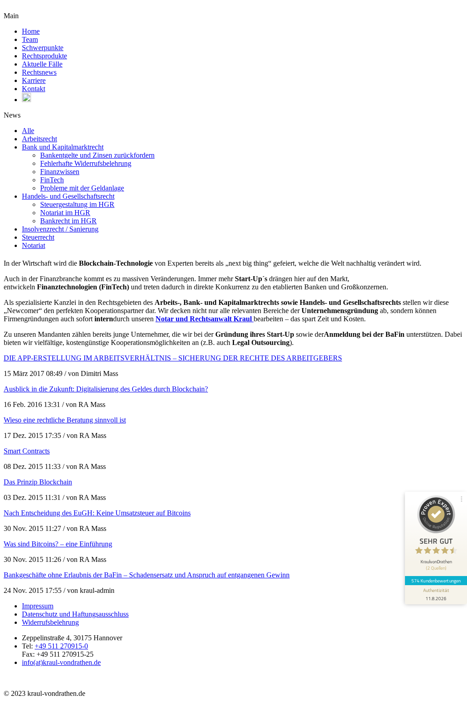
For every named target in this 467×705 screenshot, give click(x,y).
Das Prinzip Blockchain (38, 482)
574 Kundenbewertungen (436, 580)
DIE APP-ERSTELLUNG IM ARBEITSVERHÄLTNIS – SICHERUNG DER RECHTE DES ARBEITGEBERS (173, 358)
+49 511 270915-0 (61, 646)
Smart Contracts (27, 451)
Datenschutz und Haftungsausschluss (75, 614)
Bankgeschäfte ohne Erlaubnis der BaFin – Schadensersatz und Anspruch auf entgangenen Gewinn (147, 575)
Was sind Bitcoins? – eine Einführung (58, 544)
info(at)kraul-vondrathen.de (61, 662)
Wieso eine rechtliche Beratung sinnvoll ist (65, 420)
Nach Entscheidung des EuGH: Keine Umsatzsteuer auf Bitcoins (97, 513)
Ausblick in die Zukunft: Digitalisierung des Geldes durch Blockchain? (106, 389)
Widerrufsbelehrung (50, 622)
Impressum (37, 606)
